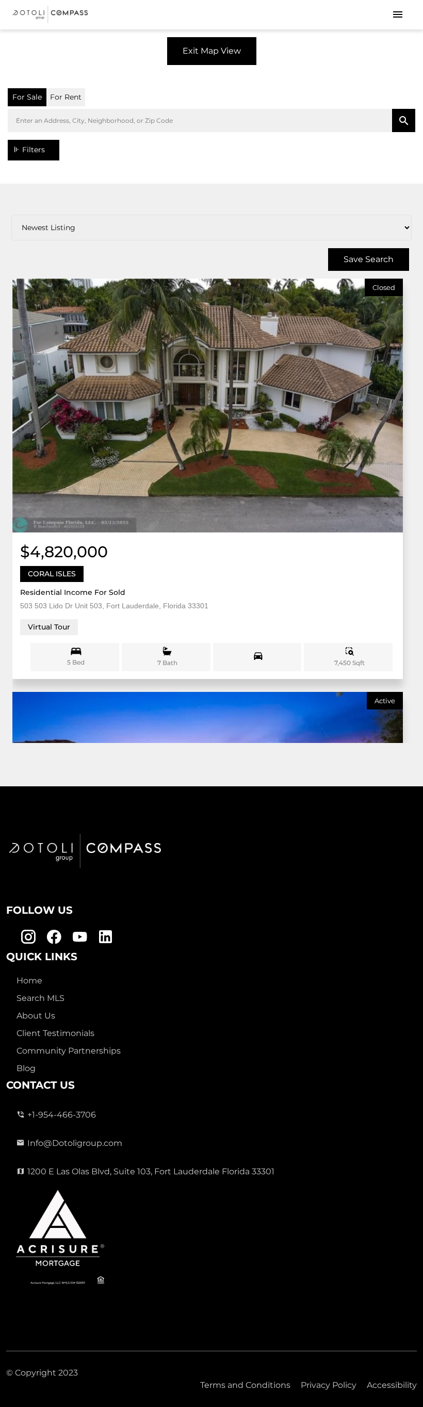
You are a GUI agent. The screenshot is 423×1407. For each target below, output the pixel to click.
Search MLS (40, 998)
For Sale (27, 97)
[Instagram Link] (28, 937)
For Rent (66, 97)
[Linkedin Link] (105, 937)
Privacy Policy (328, 1385)
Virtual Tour (49, 627)
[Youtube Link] (79, 937)
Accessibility (392, 1385)
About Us (36, 1016)
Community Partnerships (69, 1051)
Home (29, 980)
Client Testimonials (55, 1033)
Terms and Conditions (245, 1385)
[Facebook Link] (54, 937)
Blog (26, 1068)
